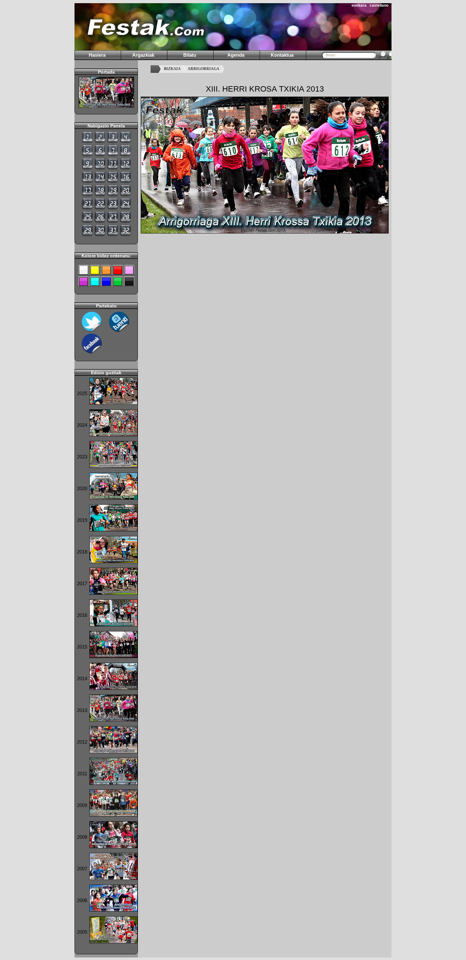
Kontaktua (282, 55)
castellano (379, 5)
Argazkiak (143, 55)
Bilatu (189, 55)
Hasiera (97, 55)
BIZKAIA (172, 69)
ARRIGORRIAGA (203, 69)
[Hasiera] (156, 69)
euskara (359, 5)
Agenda (235, 55)
